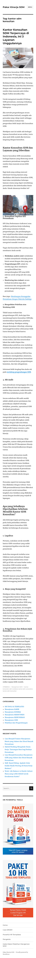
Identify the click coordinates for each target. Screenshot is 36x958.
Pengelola (6, 939)
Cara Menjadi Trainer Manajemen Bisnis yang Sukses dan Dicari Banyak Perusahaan (19, 741)
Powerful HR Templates (12, 935)
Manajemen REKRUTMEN (14, 715)
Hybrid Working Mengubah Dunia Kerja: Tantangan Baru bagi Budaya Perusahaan (18, 749)
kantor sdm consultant (25, 689)
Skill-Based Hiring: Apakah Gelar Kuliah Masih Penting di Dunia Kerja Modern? (18, 765)
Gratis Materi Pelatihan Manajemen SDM (16, 945)
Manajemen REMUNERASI (15, 717)
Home (5, 925)
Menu (30, 7)
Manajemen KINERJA (13, 712)
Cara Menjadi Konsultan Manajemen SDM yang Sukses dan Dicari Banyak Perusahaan (19, 757)
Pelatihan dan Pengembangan (16, 723)
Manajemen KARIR (12, 709)
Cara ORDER (7, 930)
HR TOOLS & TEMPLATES (14, 707)
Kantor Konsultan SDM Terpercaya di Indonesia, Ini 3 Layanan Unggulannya (16, 36)
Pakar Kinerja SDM (13, 7)
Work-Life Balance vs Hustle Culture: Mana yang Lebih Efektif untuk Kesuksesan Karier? (19, 773)
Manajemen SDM (17, 687)
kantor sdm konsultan (10, 691)
